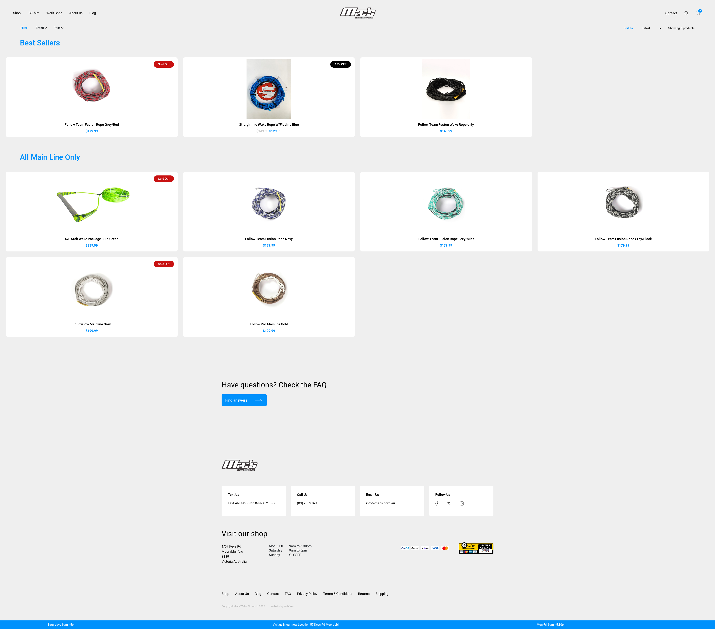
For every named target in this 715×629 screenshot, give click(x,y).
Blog (92, 13)
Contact (671, 13)
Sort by (628, 28)
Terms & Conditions (337, 594)
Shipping (382, 594)
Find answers (236, 400)
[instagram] (462, 503)
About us (75, 13)
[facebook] (436, 503)
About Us (242, 594)
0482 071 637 (265, 503)
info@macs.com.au (380, 503)
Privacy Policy (307, 594)
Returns (364, 594)
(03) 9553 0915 (308, 503)
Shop (17, 13)
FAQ (288, 594)
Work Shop (54, 13)
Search (686, 13)
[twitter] (448, 503)
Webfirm (288, 606)
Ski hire (34, 13)
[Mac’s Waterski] (358, 13)
